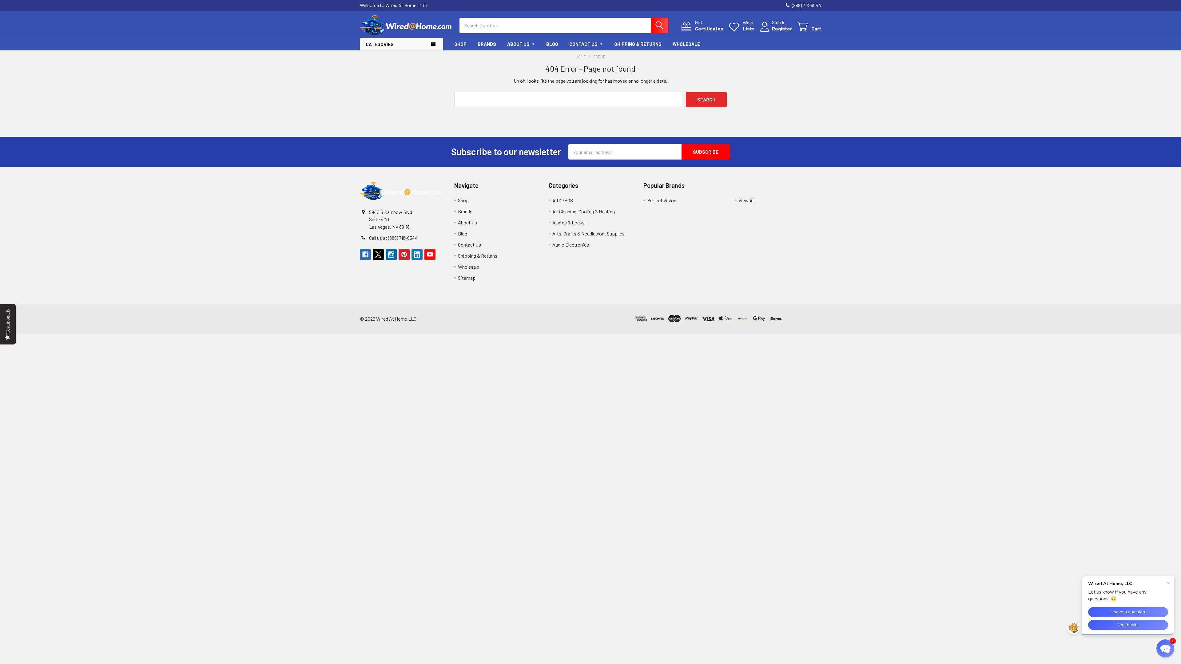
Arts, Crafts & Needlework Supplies (588, 233)
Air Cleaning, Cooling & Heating (583, 211)
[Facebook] (365, 254)
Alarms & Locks (568, 222)
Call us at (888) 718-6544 (393, 238)
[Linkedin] (417, 254)
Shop (460, 44)
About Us (518, 44)
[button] (802, 318)
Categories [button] (380, 44)
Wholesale (686, 44)
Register (782, 28)
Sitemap (466, 278)
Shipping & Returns (638, 44)
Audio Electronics (570, 244)
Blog (552, 44)
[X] (378, 254)
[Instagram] (391, 254)
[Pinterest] (404, 254)
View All (746, 200)
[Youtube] (429, 254)
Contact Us (583, 44)
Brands (487, 44)
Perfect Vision (661, 200)
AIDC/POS (562, 200)
